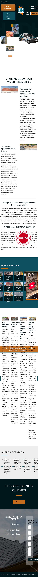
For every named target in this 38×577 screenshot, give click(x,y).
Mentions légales (30, 574)
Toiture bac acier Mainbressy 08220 (27, 461)
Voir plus (19, 502)
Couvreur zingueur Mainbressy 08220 (17, 461)
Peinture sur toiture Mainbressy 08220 (7, 461)
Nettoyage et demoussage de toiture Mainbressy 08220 (7, 470)
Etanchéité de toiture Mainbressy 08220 (27, 469)
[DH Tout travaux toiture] (20, 10)
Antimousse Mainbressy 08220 (17, 468)
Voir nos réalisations (7, 7)
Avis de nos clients (8, 16)
